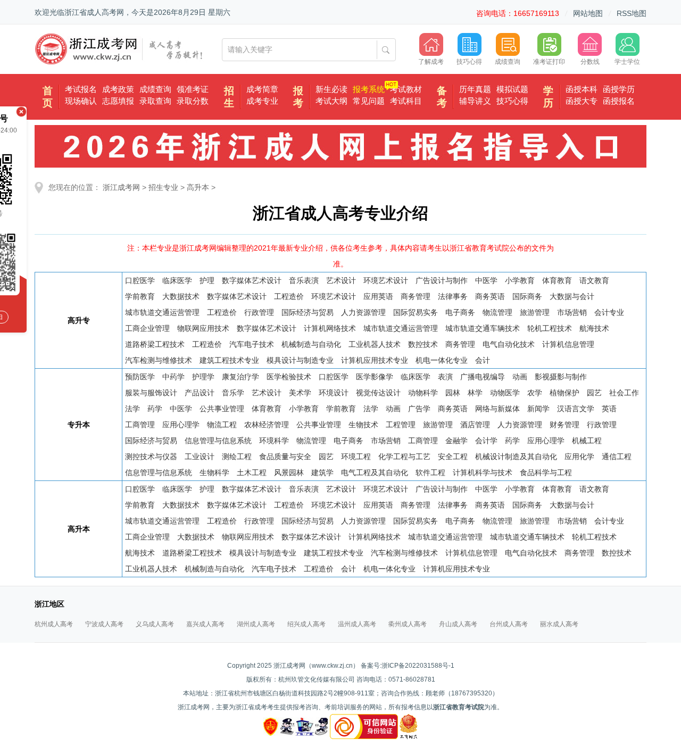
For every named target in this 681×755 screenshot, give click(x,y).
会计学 (486, 440)
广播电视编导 (482, 376)
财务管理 (564, 424)
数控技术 (423, 344)
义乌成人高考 (155, 624)
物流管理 (497, 312)
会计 (482, 360)
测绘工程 (237, 456)
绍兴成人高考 (306, 624)
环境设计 (333, 392)
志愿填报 (118, 100)
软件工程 (430, 472)
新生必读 (331, 89)
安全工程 (453, 456)
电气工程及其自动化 (374, 472)
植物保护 (564, 392)
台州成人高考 (508, 624)
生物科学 (214, 472)
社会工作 (624, 392)
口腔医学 (140, 280)
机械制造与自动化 (311, 344)
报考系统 (369, 89)
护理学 (203, 376)
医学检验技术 (289, 376)
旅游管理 (535, 312)
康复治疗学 (240, 376)
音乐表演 (304, 280)
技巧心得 (512, 100)
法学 (132, 408)
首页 (48, 97)
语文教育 (594, 280)
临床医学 (177, 280)
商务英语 (490, 296)
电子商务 (460, 312)
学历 (548, 97)
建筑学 (322, 472)
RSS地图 (631, 13)
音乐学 (233, 392)
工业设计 (199, 456)
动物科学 (423, 392)
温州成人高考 (357, 624)
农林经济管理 (266, 424)
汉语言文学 (575, 408)
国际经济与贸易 (307, 312)
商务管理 (415, 296)
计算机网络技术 (330, 328)
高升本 (198, 187)
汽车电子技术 (251, 344)
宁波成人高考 (104, 624)
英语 (609, 408)
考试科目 (406, 100)
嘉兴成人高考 (205, 624)
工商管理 (140, 424)
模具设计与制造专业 (300, 360)
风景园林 (289, 472)
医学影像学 (374, 376)
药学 (154, 408)
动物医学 (505, 392)
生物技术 (363, 424)
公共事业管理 (222, 408)
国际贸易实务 (415, 312)
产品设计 (199, 392)
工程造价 (289, 296)
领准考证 (193, 89)
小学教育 (520, 280)
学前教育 (140, 296)
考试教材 (406, 89)
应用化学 (579, 456)
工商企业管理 (147, 328)
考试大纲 (331, 100)
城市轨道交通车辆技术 (482, 328)
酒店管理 (475, 424)
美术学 (300, 392)
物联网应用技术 (203, 328)
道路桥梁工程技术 (155, 344)
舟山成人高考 (458, 624)
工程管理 (401, 424)
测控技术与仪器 (151, 456)
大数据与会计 (572, 296)
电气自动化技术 (509, 344)
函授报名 (619, 100)
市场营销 (572, 312)
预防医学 (140, 376)
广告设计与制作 (442, 280)
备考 (442, 97)
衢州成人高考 (407, 624)
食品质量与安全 (285, 456)
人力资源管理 (363, 312)
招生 (229, 97)
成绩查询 (155, 89)
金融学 (456, 440)
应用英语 (378, 296)
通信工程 (617, 456)
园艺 (594, 392)
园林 (452, 392)
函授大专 (581, 100)
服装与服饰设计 (151, 392)
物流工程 (222, 424)
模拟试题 (512, 89)
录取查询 (155, 100)
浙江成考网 (121, 187)
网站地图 (588, 13)
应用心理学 (181, 424)
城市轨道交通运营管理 (162, 312)
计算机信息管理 (568, 344)
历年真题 (475, 89)
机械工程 (587, 440)
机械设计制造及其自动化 (516, 456)
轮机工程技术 (549, 328)
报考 (298, 97)
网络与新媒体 (497, 408)
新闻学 (538, 408)
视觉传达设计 (378, 392)
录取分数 (193, 100)
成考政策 (118, 89)
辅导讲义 (475, 100)
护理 (207, 280)
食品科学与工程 (546, 472)
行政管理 (259, 312)
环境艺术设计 (385, 280)
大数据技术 (181, 296)
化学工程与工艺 (404, 456)
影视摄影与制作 (561, 376)
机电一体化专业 (442, 360)
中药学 (173, 376)
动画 (519, 376)
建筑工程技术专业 (229, 360)
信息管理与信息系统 (218, 440)
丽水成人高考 (559, 624)
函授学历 (619, 89)
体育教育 (557, 280)
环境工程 (356, 456)
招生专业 (163, 187)
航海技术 (594, 328)
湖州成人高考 (256, 624)
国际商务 (527, 296)
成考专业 (262, 100)
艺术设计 (341, 280)
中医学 (486, 280)
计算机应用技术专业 (374, 360)
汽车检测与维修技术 (158, 360)
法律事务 (453, 296)
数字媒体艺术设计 (251, 280)
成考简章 (262, 89)
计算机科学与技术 (482, 472)
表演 (445, 376)
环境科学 (274, 440)
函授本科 (581, 89)
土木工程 (252, 472)
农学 (534, 392)
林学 (475, 392)
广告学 (419, 408)
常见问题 (369, 100)
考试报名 (81, 89)
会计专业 (609, 312)
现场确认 (81, 100)
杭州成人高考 (54, 624)
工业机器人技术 (374, 344)
